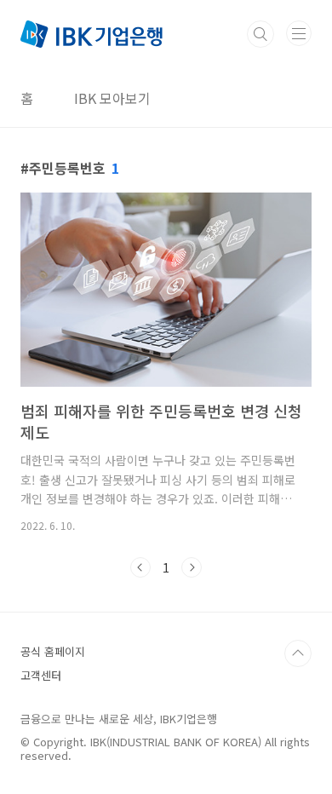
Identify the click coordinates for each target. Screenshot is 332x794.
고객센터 (40, 675)
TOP (298, 653)
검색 (260, 34)
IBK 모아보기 (112, 98)
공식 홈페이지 (52, 651)
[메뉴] (299, 33)
